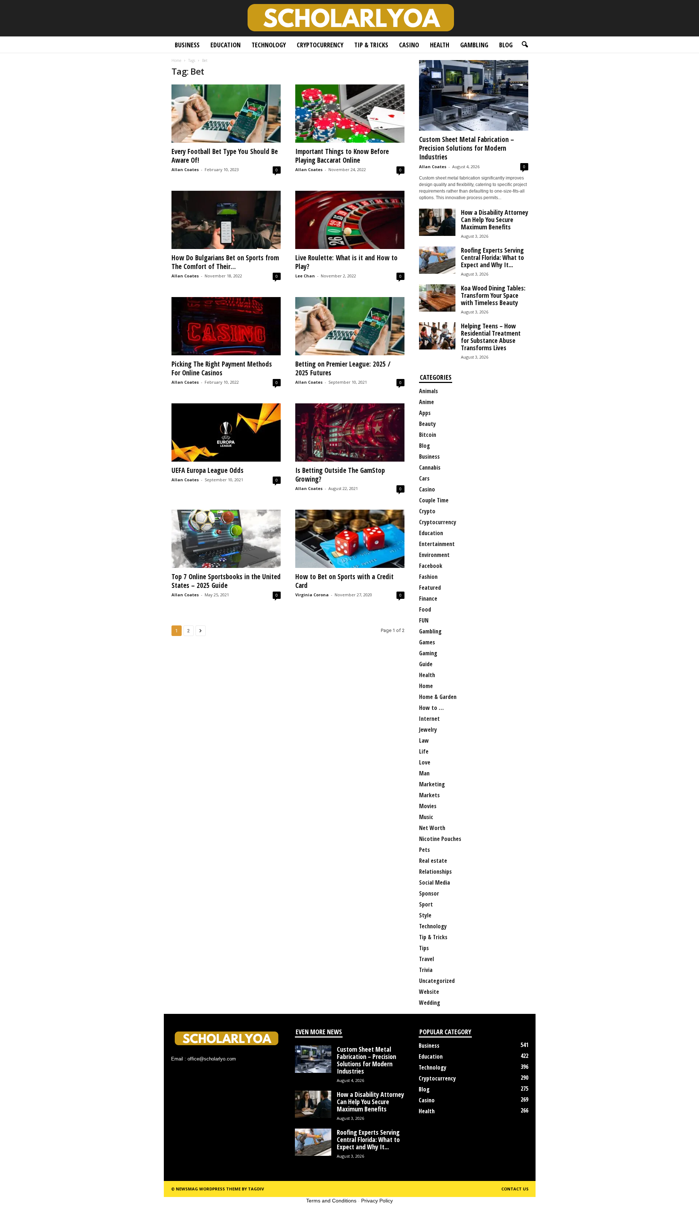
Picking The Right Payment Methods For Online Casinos (221, 368)
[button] (525, 45)
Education (225, 44)
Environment (434, 555)
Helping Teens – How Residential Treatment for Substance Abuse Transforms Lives (491, 336)
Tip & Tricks (371, 44)
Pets (424, 850)
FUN (424, 620)
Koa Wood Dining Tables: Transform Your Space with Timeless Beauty (493, 295)
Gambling (474, 44)
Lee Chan (305, 275)
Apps (425, 413)
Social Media (434, 882)
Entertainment (437, 544)
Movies (428, 806)
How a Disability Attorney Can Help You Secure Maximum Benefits (494, 219)
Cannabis (430, 467)
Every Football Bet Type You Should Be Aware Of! (224, 156)
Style (425, 915)
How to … (431, 708)
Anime (426, 402)
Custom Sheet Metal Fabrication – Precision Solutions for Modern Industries (466, 148)
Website (429, 992)
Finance (428, 598)
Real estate (433, 861)
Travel (426, 959)
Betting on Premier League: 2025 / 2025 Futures (343, 368)
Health (439, 44)
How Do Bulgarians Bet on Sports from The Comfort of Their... (225, 262)
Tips (424, 948)
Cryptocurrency (320, 44)
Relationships (435, 872)
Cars (424, 478)
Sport (426, 904)
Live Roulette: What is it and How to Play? (346, 262)
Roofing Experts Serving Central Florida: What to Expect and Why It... (492, 257)
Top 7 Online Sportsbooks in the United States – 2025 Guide (226, 581)
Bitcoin (427, 435)
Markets (429, 795)
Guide (426, 664)
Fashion (428, 577)
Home (176, 60)
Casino (409, 44)
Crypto (427, 511)
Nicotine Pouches (440, 839)
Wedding (429, 1003)
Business (187, 44)
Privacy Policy (377, 1201)
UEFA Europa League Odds (207, 470)
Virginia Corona (312, 594)
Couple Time (434, 500)
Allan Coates (185, 169)
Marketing (432, 784)
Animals (428, 391)
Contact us (515, 1189)
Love (424, 762)
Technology (269, 44)
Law (424, 740)
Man (424, 773)
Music (426, 817)
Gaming (428, 653)
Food (425, 609)
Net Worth (432, 828)
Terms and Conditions (331, 1201)
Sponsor (429, 893)
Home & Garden (438, 697)
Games (427, 642)
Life (424, 751)
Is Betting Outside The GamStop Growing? (340, 475)
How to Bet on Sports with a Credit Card (344, 581)
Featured (430, 588)
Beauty (427, 424)
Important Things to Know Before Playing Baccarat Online (342, 156)
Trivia (426, 970)
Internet (429, 719)
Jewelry (428, 730)
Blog (506, 44)
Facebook (430, 566)
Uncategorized (437, 981)
